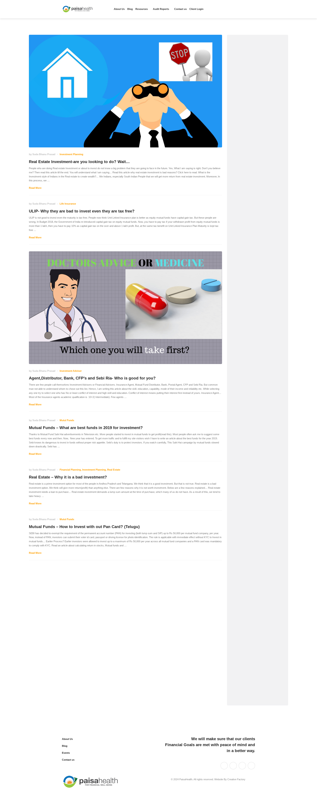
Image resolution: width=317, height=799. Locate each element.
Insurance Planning (249, 185)
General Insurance (248, 155)
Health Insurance (247, 175)
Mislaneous (244, 235)
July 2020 (243, 559)
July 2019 (243, 629)
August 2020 (245, 549)
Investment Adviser (71, 370)
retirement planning (249, 280)
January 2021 (245, 529)
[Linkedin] (230, 9)
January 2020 (245, 609)
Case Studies (245, 116)
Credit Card (244, 126)
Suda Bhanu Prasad (43, 154)
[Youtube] (241, 9)
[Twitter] (236, 9)
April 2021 (243, 509)
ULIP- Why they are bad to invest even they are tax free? (82, 211)
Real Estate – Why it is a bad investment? (68, 477)
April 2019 (243, 639)
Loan (240, 225)
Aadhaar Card (245, 81)
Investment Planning (71, 154)
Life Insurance (68, 203)
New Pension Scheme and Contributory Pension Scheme (256, 257)
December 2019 (246, 619)
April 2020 (243, 589)
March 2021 (244, 519)
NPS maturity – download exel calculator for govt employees (252, 446)
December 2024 (246, 499)
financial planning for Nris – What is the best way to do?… (256, 407)
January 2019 (245, 669)
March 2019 (244, 649)
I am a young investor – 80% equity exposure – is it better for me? (256, 388)
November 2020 (246, 539)
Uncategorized (246, 319)
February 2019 (246, 659)
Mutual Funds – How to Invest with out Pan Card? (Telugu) (84, 526)
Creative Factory (236, 779)
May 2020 (242, 579)
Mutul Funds (67, 420)
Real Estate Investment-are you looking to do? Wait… (79, 161)
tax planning (244, 299)
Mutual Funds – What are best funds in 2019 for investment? (86, 427)
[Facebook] (247, 9)
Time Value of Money (250, 309)
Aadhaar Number (247, 91)
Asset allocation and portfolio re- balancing (255, 104)
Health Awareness (248, 165)
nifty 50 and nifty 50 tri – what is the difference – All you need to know (256, 427)
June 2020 (243, 569)
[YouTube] (233, 765)
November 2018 (246, 688)
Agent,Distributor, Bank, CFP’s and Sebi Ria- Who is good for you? (92, 378)
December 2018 (246, 678)
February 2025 (246, 479)
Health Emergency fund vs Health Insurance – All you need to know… (256, 369)
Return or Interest (248, 289)
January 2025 (245, 489)
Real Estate (113, 469)
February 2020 (246, 599)
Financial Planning (70, 469)
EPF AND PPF (245, 136)
